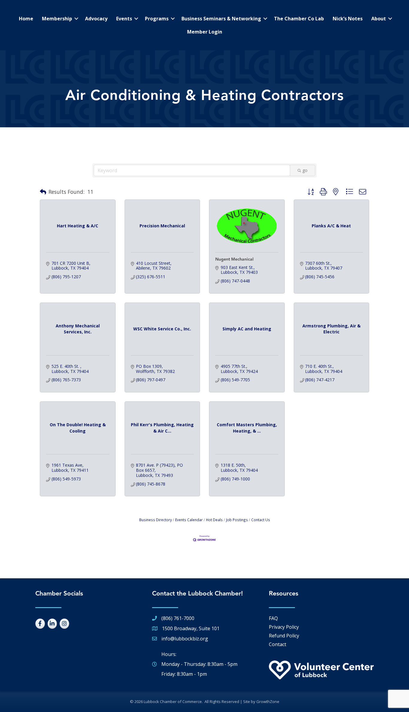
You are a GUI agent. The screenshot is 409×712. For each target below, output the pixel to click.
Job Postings (237, 519)
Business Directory (155, 519)
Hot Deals (214, 519)
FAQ (273, 618)
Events (124, 18)
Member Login (204, 31)
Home (26, 18)
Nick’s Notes (348, 18)
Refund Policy (284, 635)
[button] (43, 192)
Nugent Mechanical (234, 259)
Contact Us (260, 519)
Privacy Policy (284, 627)
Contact (277, 644)
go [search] (304, 170)
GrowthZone (267, 701)
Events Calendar (189, 519)
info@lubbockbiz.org (184, 638)
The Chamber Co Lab (299, 18)
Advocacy (96, 18)
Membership (57, 18)
